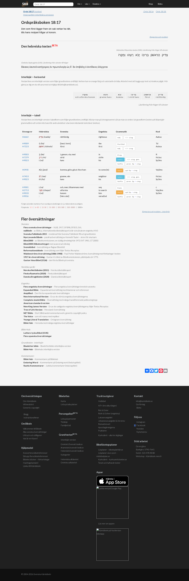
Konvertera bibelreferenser (35, 453)
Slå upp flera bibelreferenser (35, 456)
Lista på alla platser (69, 404)
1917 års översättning (33, 257)
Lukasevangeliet (105, 417)
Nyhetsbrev (141, 432)
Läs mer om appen (106, 523)
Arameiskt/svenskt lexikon (72, 447)
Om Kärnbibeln (29, 401)
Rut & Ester (103, 410)
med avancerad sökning (59, 244)
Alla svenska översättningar (35, 432)
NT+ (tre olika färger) (107, 405)
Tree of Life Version (32, 309)
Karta (63, 401)
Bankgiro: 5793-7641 (145, 449)
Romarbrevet (104, 424)
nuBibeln (27, 230)
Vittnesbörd (28, 404)
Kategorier (65, 454)
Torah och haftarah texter (109, 463)
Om (79, 4)
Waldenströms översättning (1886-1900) (42, 253)
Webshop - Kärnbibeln (148, 456)
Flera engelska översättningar (37, 286)
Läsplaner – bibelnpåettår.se (110, 449)
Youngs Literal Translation (36, 319)
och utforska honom (85, 96)
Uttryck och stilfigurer (32, 435)
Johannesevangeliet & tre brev (111, 421)
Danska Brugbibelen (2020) (36, 276)
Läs (86, 4)
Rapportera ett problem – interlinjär (156, 211)
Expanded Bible (30, 290)
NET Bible (28, 313)
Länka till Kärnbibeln (31, 466)
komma (119, 96)
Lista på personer (68, 418)
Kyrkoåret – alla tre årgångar (110, 435)
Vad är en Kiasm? (30, 438)
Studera (96, 4)
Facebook (140, 425)
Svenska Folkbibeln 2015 (35, 234)
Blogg (26, 414)
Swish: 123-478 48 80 (145, 453)
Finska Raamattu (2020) (34, 273)
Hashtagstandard (30, 463)
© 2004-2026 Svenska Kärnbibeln (36, 574)
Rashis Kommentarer (33, 365)
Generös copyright (31, 407)
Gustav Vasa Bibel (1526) (35, 260)
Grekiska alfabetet (69, 462)
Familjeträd (66, 425)
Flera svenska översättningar (37, 227)
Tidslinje (64, 422)
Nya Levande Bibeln (32, 237)
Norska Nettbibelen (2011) (36, 270)
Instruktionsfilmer (31, 417)
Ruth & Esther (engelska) (109, 413)
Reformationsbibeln (33, 250)
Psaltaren (102, 430)
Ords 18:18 (161, 11)
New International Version (35, 296)
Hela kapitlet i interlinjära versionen (38, 15)
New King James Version (35, 306)
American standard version (36, 303)
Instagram (140, 422)
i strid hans (133, 96)
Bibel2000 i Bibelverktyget (36, 244)
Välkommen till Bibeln (32, 428)
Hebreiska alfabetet (69, 459)
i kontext (32, 11)
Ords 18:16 (148, 11)
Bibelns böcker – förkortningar (36, 459)
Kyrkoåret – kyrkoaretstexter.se (112, 459)
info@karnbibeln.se (144, 401)
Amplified (28, 293)
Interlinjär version (68, 439)
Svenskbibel (29, 247)
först (147, 96)
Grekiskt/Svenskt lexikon (72, 444)
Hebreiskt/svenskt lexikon (72, 451)
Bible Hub (28, 323)
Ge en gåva (141, 446)
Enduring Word (30, 362)
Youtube (140, 428)
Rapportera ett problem (159, 37)
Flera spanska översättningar (37, 336)
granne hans (106, 96)
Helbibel (102, 401)
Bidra (159, 4)
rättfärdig (161, 96)
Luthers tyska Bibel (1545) (35, 333)
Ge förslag (140, 404)
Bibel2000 (28, 240)
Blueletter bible (30, 346)
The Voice (28, 316)
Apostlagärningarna (106, 427)
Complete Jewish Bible (34, 300)
